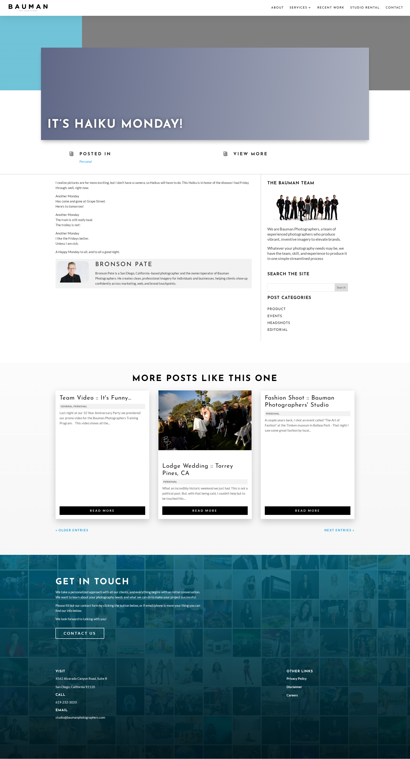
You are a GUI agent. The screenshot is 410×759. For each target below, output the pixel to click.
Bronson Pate (124, 265)
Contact (394, 7)
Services (298, 7)
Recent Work (330, 7)
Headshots (278, 323)
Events (274, 316)
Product (276, 309)
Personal (85, 161)
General (66, 406)
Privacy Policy (297, 678)
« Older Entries (72, 530)
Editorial (277, 330)
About (277, 7)
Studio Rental (365, 7)
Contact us (80, 633)
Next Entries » (339, 530)
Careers (292, 695)
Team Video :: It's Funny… (96, 398)
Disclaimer (294, 687)
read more (102, 510)
